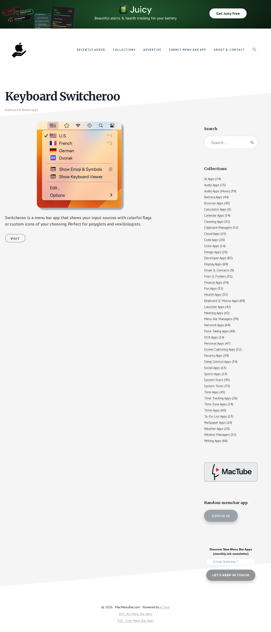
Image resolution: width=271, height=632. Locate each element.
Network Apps (214, 325)
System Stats (213, 380)
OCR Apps (211, 337)
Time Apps (211, 392)
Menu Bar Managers (218, 319)
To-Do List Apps (215, 416)
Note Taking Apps (216, 331)
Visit (15, 238)
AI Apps (209, 179)
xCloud (165, 607)
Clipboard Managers (218, 227)
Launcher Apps (214, 307)
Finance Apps (213, 282)
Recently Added (91, 50)
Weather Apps (213, 428)
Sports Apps (212, 374)
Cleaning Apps (214, 221)
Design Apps (212, 252)
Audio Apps (211, 185)
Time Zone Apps (215, 404)
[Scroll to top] (260, 614)
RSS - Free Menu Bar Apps (136, 620)
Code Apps (211, 240)
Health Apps (212, 294)
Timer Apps (212, 410)
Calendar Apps (214, 215)
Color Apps (211, 246)
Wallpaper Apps (215, 422)
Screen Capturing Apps (219, 349)
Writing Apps (212, 440)
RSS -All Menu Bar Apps (135, 614)
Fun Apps (210, 288)
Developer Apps (215, 258)
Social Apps (212, 367)
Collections (124, 50)
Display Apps (213, 264)
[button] (254, 49)
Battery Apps (213, 197)
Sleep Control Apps (217, 361)
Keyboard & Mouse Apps (21, 109)
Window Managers (217, 434)
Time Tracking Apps (217, 398)
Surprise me (221, 516)
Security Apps (213, 355)
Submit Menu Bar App (187, 50)
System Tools (214, 386)
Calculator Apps (215, 209)
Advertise (152, 50)
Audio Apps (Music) (217, 191)
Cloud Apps (212, 233)
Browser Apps (213, 203)
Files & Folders (215, 276)
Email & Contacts (217, 270)
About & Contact (229, 50)
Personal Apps (214, 343)
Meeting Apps (213, 313)
